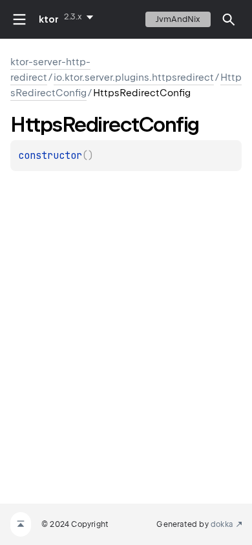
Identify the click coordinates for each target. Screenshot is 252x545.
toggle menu (19, 19)
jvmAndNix (178, 19)
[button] (229, 19)
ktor (49, 19)
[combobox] (81, 16)
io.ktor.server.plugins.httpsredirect (134, 77)
